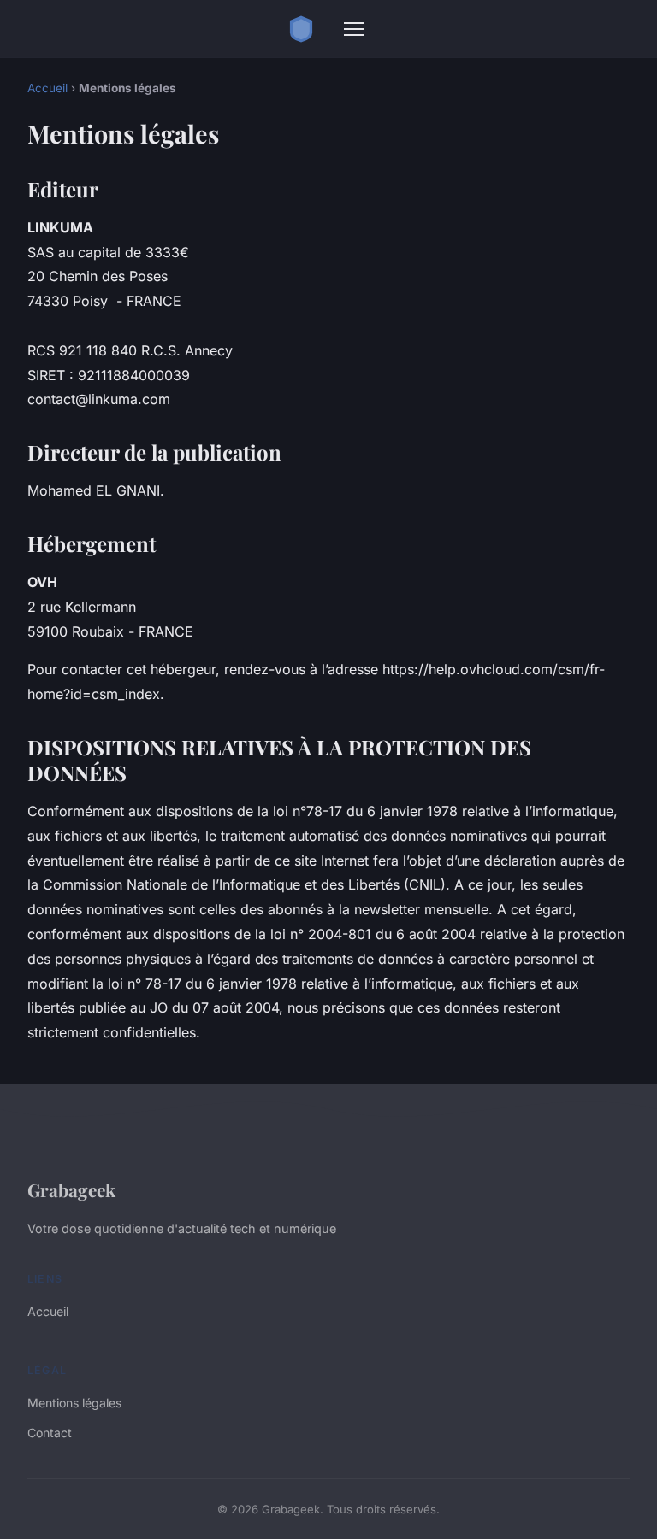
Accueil (47, 88)
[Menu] (354, 29)
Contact (49, 1432)
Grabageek (71, 1189)
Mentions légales (74, 1402)
